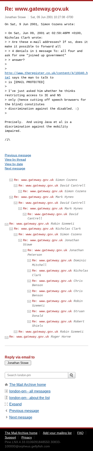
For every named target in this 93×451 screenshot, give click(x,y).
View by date (14, 164)
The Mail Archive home (27, 385)
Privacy (26, 437)
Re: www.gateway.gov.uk (34, 180)
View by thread (15, 159)
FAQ (80, 433)
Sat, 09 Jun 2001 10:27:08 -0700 (51, 17)
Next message (15, 168)
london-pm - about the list (29, 398)
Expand (15, 404)
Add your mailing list (57, 433)
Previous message (18, 155)
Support (10, 437)
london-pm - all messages (30, 391)
